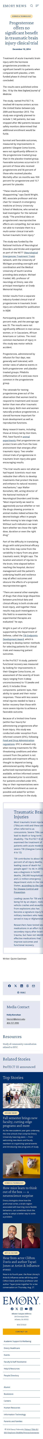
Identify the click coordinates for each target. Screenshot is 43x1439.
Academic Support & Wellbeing (17, 1341)
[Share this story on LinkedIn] (21, 986)
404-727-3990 (13, 1023)
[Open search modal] (31, 6)
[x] (16, 1309)
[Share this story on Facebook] (9, 986)
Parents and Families (13, 1421)
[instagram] (21, 1309)
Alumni (7, 1387)
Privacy (28, 1429)
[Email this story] (33, 986)
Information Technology (15, 1414)
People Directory (11, 1375)
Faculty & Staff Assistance (15, 1361)
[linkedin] (31, 1309)
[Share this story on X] (15, 986)
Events (7, 1355)
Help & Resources (12, 1368)
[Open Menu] (37, 6)
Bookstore (8, 1394)
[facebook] (12, 1309)
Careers (7, 1401)
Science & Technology (21, 16)
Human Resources (12, 1407)
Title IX (35, 1429)
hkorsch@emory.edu (16, 1019)
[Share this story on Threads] (27, 986)
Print (23, 992)
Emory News (14, 6)
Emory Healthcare (12, 1348)
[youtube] (26, 1309)
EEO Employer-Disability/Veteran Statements (21, 1433)
